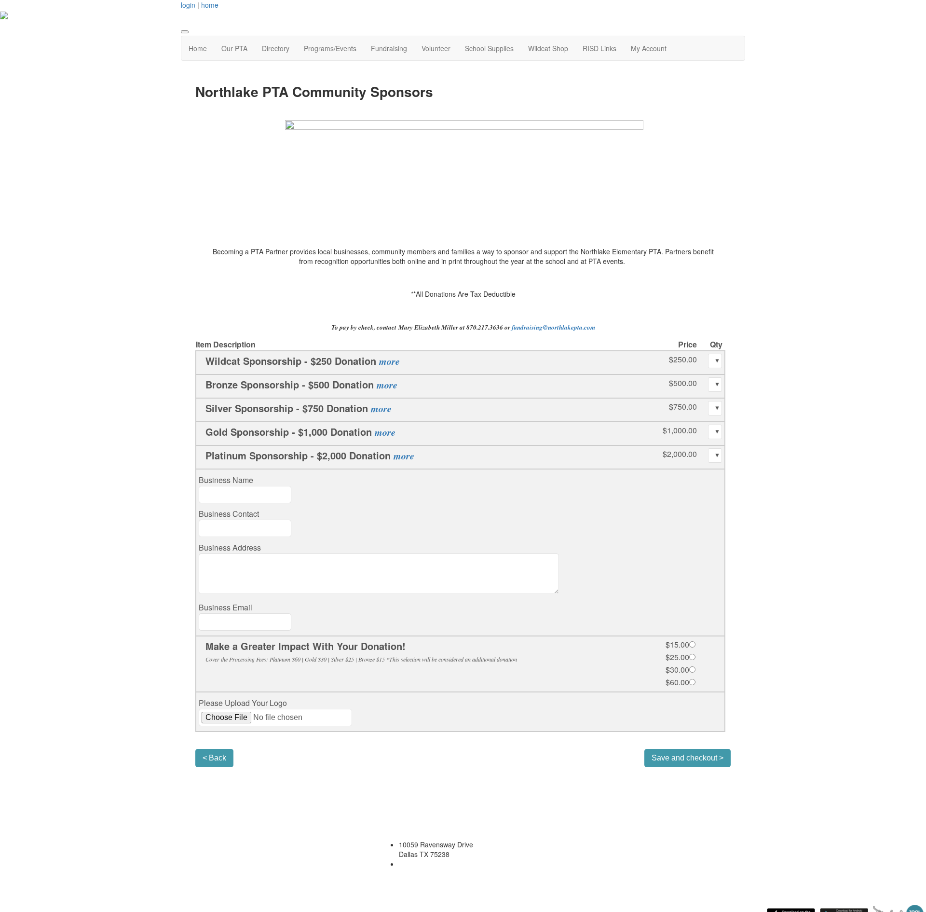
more (389, 361)
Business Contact (229, 513)
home (209, 5)
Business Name (226, 479)
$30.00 (677, 669)
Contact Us (396, 878)
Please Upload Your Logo (243, 702)
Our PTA (234, 48)
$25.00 (677, 657)
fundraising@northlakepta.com (553, 327)
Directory (275, 48)
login (188, 5)
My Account (649, 48)
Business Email (225, 607)
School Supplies (489, 48)
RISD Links (599, 48)
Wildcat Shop (548, 48)
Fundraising (389, 48)
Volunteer (436, 48)
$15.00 (677, 644)
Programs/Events (330, 48)
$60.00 (677, 682)
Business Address (230, 547)
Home (198, 48)
